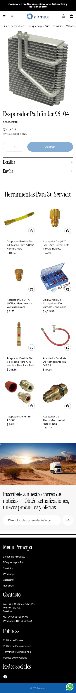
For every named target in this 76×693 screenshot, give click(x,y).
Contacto (8, 579)
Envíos (8, 171)
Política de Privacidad (15, 657)
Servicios (58, 26)
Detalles (9, 162)
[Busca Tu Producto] (12, 16)
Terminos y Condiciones (17, 651)
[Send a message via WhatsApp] (69, 687)
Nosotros (8, 585)
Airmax (42, 688)
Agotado (50, 146)
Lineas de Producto (14, 26)
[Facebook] (5, 676)
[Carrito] (72, 16)
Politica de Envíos (13, 640)
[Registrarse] (67, 520)
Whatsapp (9, 574)
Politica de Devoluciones (17, 646)
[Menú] (4, 16)
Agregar (34, 230)
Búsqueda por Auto (39, 26)
